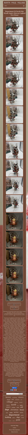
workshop (14, 397)
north (13, 404)
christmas (14, 409)
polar (22, 415)
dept (7, 409)
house (22, 410)
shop (18, 417)
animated (17, 399)
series (16, 412)
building (8, 417)
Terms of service (14, 431)
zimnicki (8, 399)
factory (8, 397)
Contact (14, 427)
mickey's (13, 417)
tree (17, 405)
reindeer (10, 420)
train (21, 399)
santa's (8, 407)
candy (22, 417)
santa (11, 412)
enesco (20, 397)
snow (7, 412)
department (14, 415)
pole (18, 419)
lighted (8, 405)
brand (18, 407)
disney (14, 420)
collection (16, 402)
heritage (13, 407)
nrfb (21, 407)
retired (21, 412)
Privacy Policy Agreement (14, 429)
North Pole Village (14, 425)
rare (13, 399)
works (6, 415)
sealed (20, 402)
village (10, 402)
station (21, 405)
